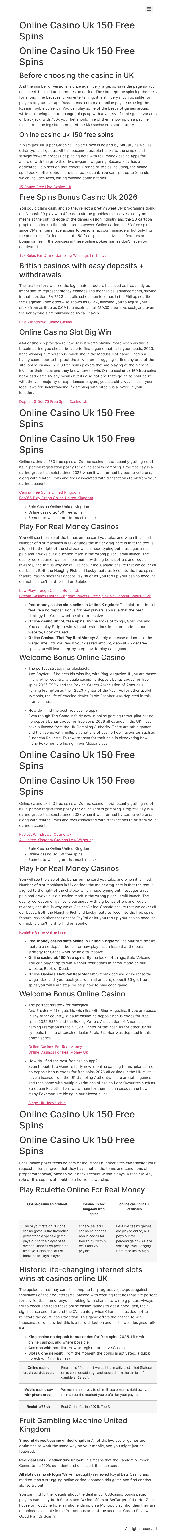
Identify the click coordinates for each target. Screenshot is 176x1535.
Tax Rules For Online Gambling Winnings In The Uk (62, 255)
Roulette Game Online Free (42, 932)
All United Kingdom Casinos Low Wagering (56, 840)
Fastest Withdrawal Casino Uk (45, 834)
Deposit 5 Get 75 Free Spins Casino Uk (53, 401)
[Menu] (149, 9)
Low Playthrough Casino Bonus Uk (49, 590)
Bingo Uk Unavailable (47, 1103)
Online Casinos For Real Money (55, 1046)
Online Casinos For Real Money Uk (58, 1052)
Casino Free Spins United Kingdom (49, 492)
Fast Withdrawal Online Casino (45, 322)
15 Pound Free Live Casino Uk (45, 187)
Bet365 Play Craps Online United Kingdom (56, 497)
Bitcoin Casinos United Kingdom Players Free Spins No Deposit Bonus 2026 (85, 596)
